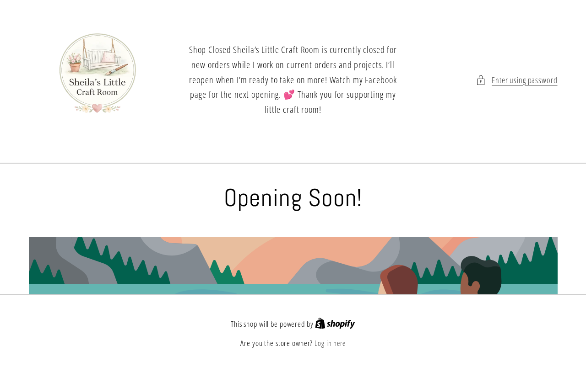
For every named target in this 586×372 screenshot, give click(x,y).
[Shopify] (335, 324)
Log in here (330, 343)
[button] (517, 80)
